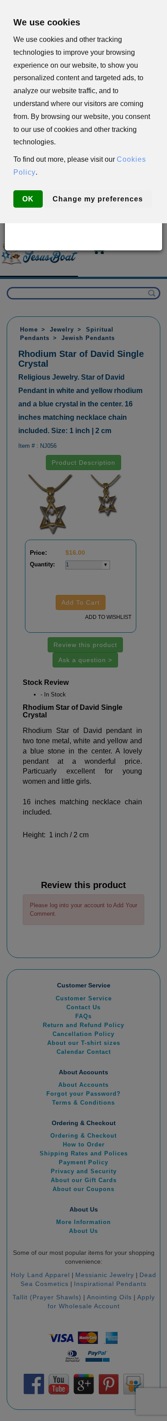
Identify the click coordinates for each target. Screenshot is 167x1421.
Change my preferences (98, 199)
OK (28, 199)
